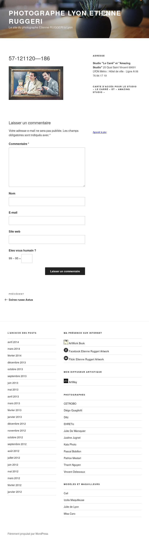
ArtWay (72, 382)
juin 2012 (13, 464)
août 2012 (13, 451)
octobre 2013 (15, 369)
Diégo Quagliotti (73, 410)
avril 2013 (13, 396)
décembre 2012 (17, 423)
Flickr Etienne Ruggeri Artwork (86, 359)
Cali (66, 493)
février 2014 (14, 355)
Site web (14, 231)
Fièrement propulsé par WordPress (28, 533)
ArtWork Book (76, 343)
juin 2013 (13, 383)
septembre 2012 (17, 444)
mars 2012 (14, 478)
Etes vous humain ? (22, 250)
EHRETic (69, 424)
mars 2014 (14, 348)
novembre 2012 (17, 430)
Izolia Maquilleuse (74, 500)
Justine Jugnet (72, 437)
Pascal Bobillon (72, 451)
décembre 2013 (17, 362)
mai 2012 (13, 471)
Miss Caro (69, 513)
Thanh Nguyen (72, 465)
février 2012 (14, 485)
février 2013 (14, 410)
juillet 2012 (14, 457)
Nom (12, 193)
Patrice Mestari (72, 458)
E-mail (13, 212)
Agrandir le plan (99, 131)
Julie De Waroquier (75, 431)
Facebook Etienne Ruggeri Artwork (88, 351)
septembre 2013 (17, 376)
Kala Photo (70, 444)
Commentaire (19, 144)
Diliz (66, 417)
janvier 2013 (15, 417)
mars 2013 (14, 403)
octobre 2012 (15, 437)
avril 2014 (13, 342)
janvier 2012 (15, 492)
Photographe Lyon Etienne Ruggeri (65, 17)
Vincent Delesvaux (74, 471)
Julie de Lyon (71, 506)
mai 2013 (13, 389)
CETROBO (70, 403)
